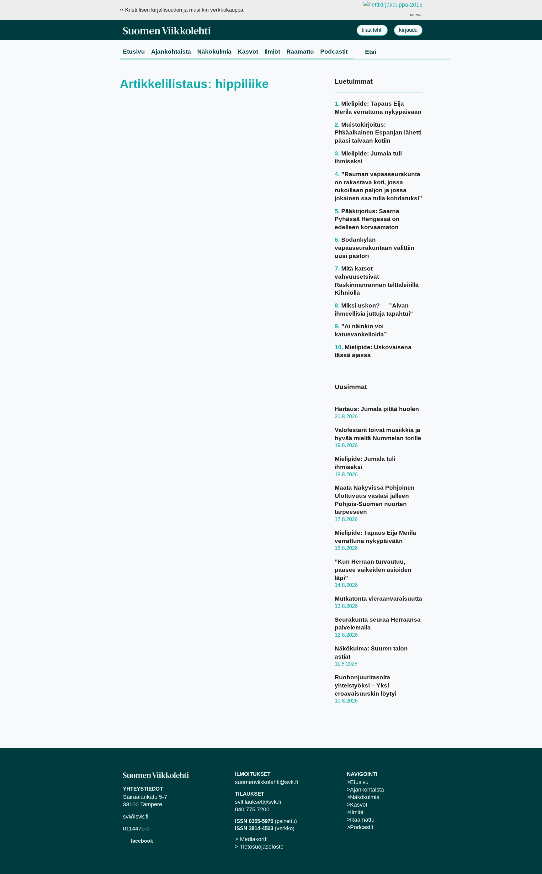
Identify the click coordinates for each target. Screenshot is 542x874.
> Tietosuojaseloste (259, 847)
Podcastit (334, 51)
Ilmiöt (272, 51)
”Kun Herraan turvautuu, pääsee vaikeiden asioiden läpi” (373, 569)
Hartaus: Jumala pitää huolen (377, 409)
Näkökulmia (214, 51)
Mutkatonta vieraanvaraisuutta (378, 598)
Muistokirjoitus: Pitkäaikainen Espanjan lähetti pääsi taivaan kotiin (378, 132)
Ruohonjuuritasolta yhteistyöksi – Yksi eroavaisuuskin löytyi (365, 685)
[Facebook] (126, 841)
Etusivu (134, 51)
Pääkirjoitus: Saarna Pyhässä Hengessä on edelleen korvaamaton (367, 219)
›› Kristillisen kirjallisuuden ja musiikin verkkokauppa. (182, 10)
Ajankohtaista (171, 51)
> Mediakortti (251, 839)
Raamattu (300, 51)
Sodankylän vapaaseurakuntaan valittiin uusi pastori (374, 247)
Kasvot (248, 51)
